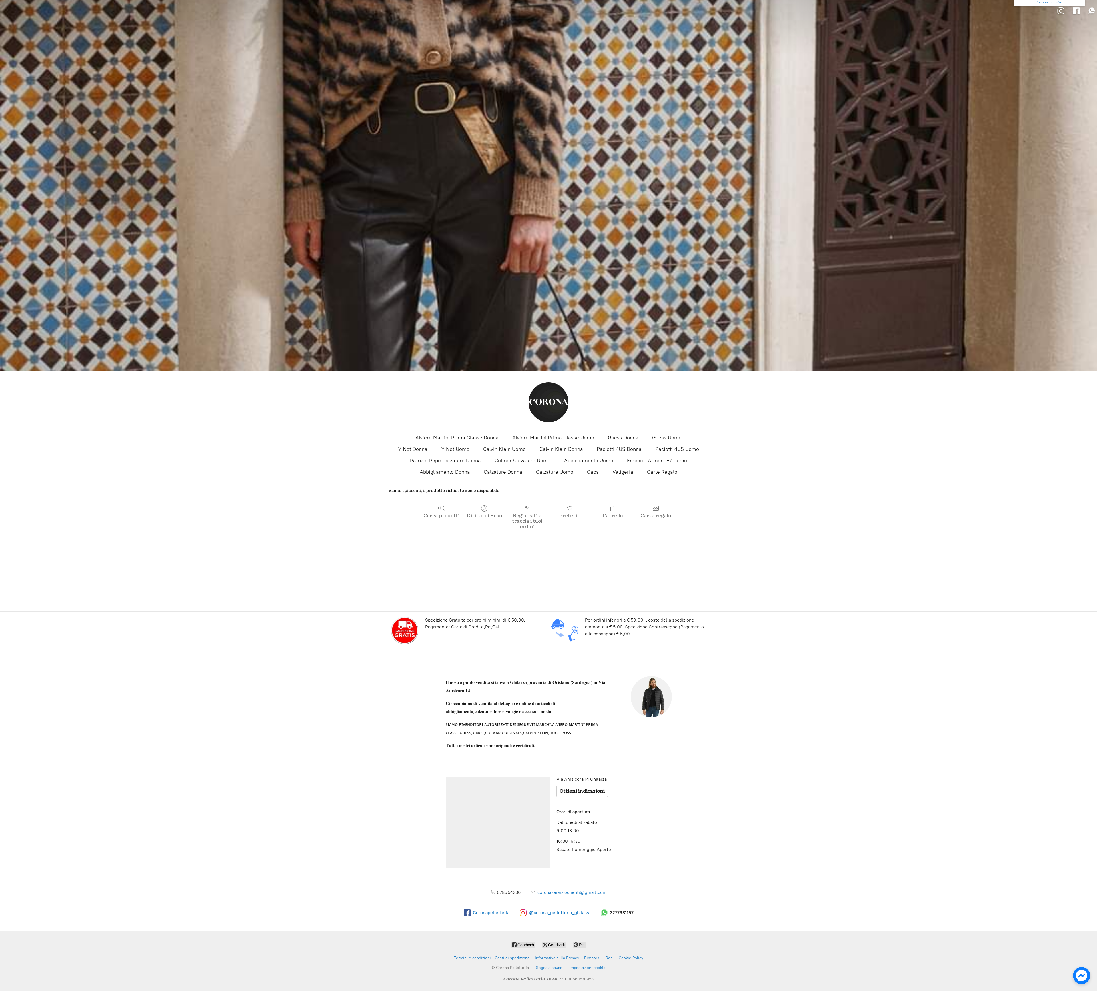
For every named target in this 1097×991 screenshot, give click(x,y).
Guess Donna (623, 438)
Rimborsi (592, 958)
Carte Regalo (662, 472)
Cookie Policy (631, 958)
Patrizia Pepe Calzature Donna (445, 460)
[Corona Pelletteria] (548, 402)
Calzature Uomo (554, 472)
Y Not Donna (412, 449)
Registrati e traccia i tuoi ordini (527, 521)
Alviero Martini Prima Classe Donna (457, 438)
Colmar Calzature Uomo (522, 460)
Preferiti (570, 516)
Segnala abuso (549, 967)
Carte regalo (655, 516)
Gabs (593, 472)
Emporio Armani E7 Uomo (657, 460)
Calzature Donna (503, 472)
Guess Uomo (667, 438)
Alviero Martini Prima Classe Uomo (553, 438)
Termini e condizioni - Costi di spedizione (492, 958)
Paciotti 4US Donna (619, 449)
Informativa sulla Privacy (557, 958)
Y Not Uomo (455, 449)
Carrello (613, 516)
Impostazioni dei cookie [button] (1049, 2)
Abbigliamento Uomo (588, 460)
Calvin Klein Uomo (504, 449)
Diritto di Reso (484, 516)
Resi (610, 958)
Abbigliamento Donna (445, 472)
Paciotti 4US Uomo (677, 449)
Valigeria (622, 472)
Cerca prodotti (441, 516)
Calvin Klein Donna (561, 449)
